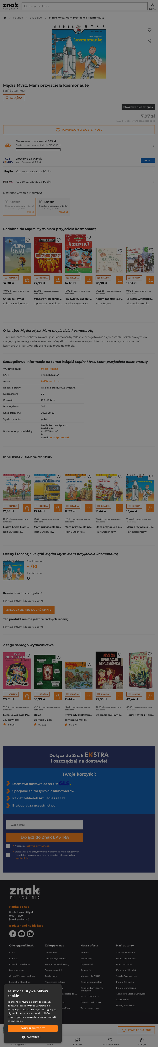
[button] (33, 1037)
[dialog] (33, 1013)
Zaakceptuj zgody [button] (33, 1028)
